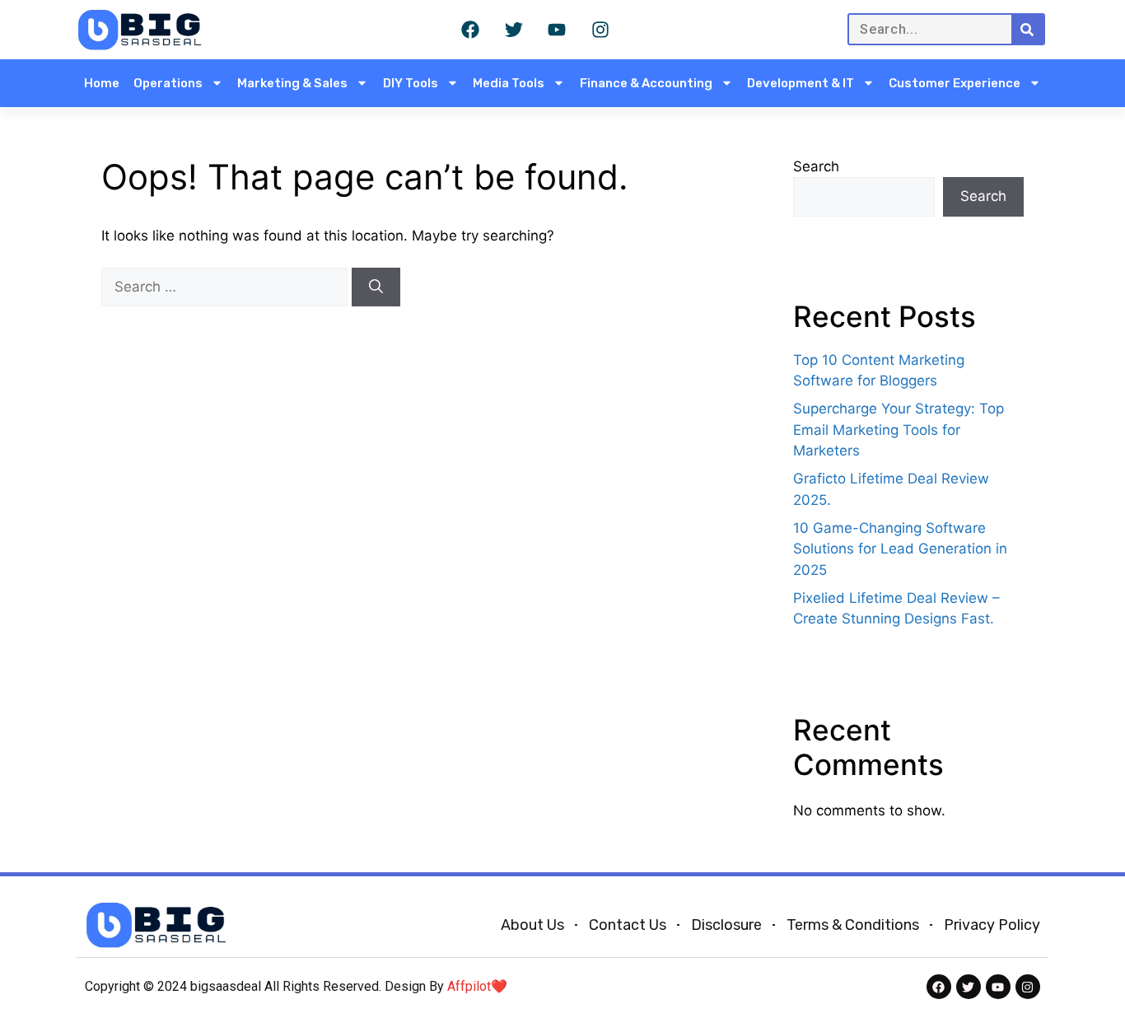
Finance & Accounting (646, 83)
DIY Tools (410, 83)
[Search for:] (226, 286)
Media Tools (508, 83)
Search (816, 166)
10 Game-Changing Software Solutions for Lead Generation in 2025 (900, 549)
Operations (168, 83)
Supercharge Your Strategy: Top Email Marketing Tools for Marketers (898, 429)
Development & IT (800, 83)
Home (101, 83)
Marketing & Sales (292, 83)
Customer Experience (954, 83)
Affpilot (469, 986)
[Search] (1027, 29)
